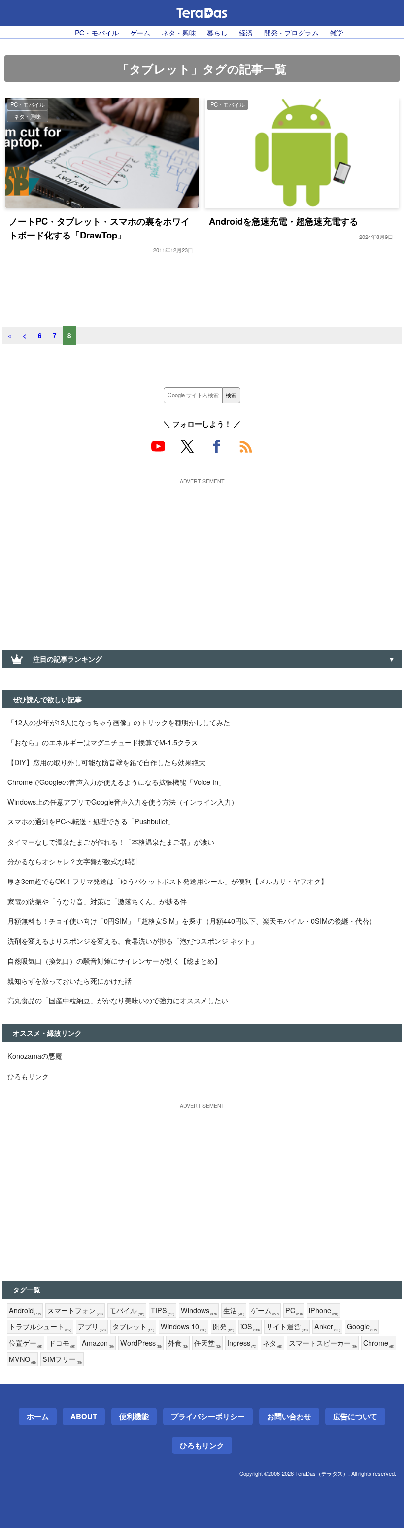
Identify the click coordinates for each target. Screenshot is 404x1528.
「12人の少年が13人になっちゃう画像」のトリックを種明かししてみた (118, 722)
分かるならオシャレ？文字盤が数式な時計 (72, 861)
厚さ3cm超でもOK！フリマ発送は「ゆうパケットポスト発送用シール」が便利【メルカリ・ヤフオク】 (167, 881)
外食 (178, 1343)
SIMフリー (62, 1359)
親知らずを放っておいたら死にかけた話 (69, 980)
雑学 (337, 32)
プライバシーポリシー (208, 1416)
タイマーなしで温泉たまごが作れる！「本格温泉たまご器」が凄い (110, 841)
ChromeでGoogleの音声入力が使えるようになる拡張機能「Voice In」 (116, 782)
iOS (250, 1326)
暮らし (217, 32)
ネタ (272, 1343)
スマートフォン (75, 1310)
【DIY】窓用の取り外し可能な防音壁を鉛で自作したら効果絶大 (106, 762)
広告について (355, 1416)
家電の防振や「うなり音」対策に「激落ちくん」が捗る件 (97, 901)
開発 (223, 1326)
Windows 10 (183, 1326)
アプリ (92, 1326)
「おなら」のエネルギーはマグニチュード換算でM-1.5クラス (102, 742)
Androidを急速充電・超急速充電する (283, 221)
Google (362, 1326)
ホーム (38, 1416)
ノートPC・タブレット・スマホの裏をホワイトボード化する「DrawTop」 (99, 227)
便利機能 (134, 1416)
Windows (199, 1310)
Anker (327, 1326)
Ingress (241, 1343)
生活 (233, 1310)
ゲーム (140, 32)
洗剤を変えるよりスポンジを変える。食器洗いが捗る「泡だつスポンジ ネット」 (132, 940)
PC (294, 1310)
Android (25, 1310)
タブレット (133, 1326)
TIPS (162, 1310)
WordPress (141, 1343)
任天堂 (207, 1343)
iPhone (323, 1310)
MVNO (22, 1359)
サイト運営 (287, 1326)
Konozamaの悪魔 (34, 1056)
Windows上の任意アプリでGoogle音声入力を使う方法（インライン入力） (122, 801)
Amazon (98, 1343)
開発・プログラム (291, 32)
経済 (246, 32)
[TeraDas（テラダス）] (202, 13)
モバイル (126, 1310)
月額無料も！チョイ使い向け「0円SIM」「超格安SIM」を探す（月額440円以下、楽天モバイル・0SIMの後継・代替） (191, 921)
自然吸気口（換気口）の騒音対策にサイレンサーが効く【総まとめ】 (114, 960)
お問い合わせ (289, 1416)
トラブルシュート (40, 1326)
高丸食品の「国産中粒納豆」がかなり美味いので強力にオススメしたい (117, 1000)
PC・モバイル (97, 32)
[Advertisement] (202, 557)
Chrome (378, 1343)
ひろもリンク (28, 1076)
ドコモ (62, 1343)
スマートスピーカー (323, 1343)
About (83, 1416)
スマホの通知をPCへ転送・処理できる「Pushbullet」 (90, 821)
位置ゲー (25, 1343)
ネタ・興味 (179, 32)
